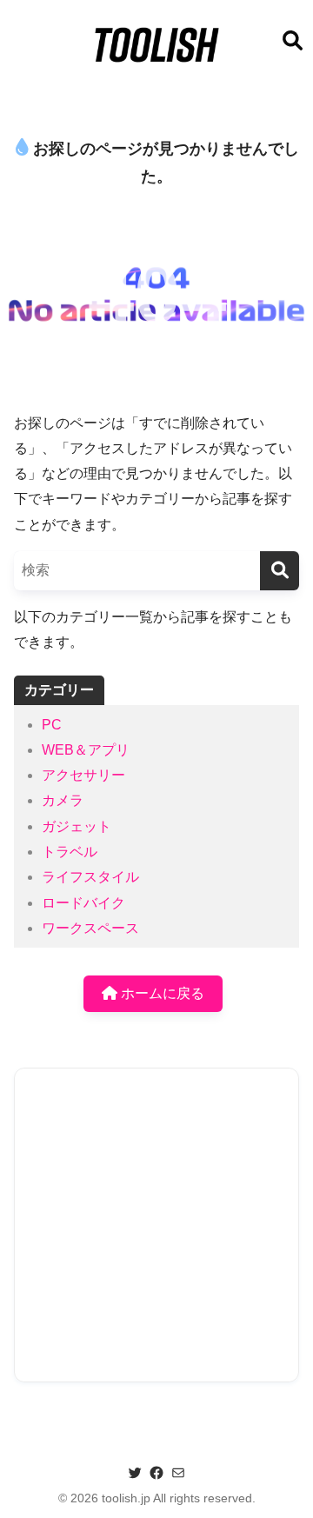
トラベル (69, 851)
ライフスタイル (90, 876)
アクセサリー (83, 775)
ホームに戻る (160, 993)
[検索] (279, 570)
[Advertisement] (156, 1225)
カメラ (62, 800)
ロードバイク (83, 902)
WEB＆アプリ (86, 749)
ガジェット (76, 826)
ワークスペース (90, 928)
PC (52, 724)
